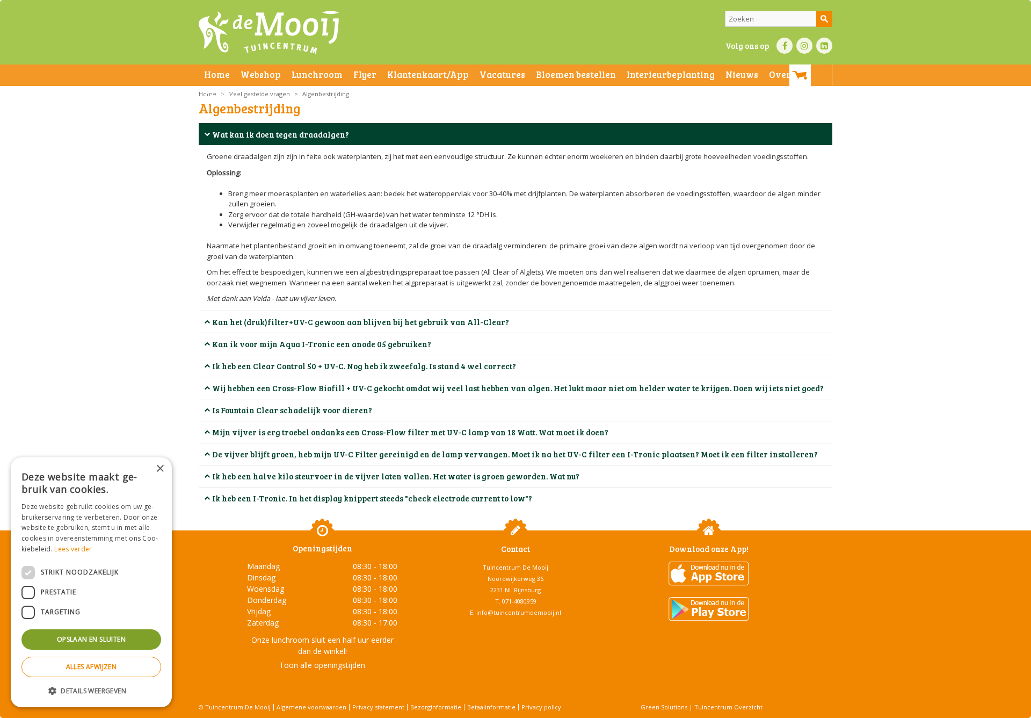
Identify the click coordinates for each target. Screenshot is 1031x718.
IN (804, 46)
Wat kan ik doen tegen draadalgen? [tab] (280, 134)
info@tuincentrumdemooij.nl (518, 612)
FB (784, 46)
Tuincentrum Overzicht (728, 707)
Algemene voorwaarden (311, 707)
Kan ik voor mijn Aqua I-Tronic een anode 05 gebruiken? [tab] (321, 344)
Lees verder (73, 549)
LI (824, 46)
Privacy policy (541, 707)
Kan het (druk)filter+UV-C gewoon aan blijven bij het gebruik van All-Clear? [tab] (360, 322)
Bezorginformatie (435, 707)
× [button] (160, 469)
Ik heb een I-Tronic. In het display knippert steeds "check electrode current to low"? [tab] (372, 498)
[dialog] (91, 582)
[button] (91, 690)
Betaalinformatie (491, 707)
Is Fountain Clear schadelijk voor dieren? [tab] (292, 410)
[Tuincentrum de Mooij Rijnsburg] (269, 32)
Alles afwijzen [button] (91, 666)
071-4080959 (519, 601)
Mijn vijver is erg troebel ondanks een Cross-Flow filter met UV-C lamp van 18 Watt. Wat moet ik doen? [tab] (410, 432)
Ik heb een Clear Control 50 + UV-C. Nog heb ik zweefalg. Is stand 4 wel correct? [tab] (364, 366)
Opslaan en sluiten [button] (91, 639)
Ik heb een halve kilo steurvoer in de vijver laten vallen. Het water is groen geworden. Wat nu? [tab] (395, 476)
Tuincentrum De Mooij (515, 567)
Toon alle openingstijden (322, 665)
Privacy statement (378, 707)
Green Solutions (664, 707)
